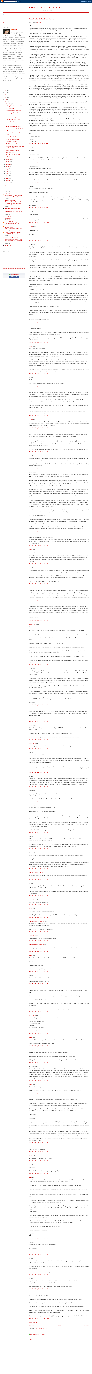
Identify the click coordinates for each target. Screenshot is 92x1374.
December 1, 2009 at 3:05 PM (39, 664)
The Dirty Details (9, 246)
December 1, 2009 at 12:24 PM (39, 182)
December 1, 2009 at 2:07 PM (39, 451)
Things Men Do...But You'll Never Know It (41, 19)
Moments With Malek (10, 200)
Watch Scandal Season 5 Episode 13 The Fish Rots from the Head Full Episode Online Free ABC (13, 203)
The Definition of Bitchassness (13, 126)
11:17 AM (39, 22)
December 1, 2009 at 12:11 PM (39, 162)
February (8, 180)
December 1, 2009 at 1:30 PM (39, 373)
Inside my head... (9, 227)
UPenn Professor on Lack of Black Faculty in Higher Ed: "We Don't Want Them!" (14, 195)
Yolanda (31, 226)
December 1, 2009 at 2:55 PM (39, 620)
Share (30, 1339)
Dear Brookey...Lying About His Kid (14, 117)
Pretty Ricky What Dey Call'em (36, 805)
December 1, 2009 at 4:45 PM (39, 1093)
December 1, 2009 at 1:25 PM (39, 342)
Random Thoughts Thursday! (13, 121)
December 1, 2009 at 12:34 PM (39, 207)
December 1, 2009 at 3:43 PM (39, 1033)
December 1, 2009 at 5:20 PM (39, 1173)
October (8, 162)
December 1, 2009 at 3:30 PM (39, 904)
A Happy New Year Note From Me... (14, 106)
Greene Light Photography (11, 222)
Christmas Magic (10, 108)
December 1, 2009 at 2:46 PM (39, 583)
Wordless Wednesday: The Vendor (12, 223)
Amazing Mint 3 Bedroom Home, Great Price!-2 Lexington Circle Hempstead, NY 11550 (14, 240)
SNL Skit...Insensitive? (11, 144)
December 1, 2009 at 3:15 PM (39, 772)
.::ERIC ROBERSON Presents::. (13, 232)
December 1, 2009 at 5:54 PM (39, 1254)
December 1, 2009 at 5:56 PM (39, 1274)
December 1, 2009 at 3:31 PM (39, 917)
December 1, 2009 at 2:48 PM (39, 600)
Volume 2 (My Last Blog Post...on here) (13, 228)
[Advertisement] (42, 1355)
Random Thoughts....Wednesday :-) (14, 110)
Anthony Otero (32, 624)
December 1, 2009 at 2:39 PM (39, 563)
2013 (6, 92)
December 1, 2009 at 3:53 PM (39, 1062)
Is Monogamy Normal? (11, 141)
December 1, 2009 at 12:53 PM (39, 222)
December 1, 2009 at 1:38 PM (39, 386)
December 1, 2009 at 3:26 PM (39, 832)
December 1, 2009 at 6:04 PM (39, 1289)
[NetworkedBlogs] (14, 274)
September (8, 164)
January (8, 183)
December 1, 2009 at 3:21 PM (39, 786)
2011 (6, 97)
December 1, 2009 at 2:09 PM (39, 468)
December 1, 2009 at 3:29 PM (39, 896)
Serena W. (31, 1293)
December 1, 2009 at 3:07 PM (39, 705)
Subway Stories (8, 218)
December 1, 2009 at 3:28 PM (39, 879)
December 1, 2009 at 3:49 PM (39, 1046)
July (7, 169)
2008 (6, 186)
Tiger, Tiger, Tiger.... (10, 152)
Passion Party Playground (11, 237)
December (8, 104)
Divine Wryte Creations (11, 216)
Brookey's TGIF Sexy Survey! (13, 119)
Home (59, 1325)
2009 (6, 102)
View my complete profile (10, 83)
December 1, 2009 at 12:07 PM (39, 144)
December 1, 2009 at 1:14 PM (39, 240)
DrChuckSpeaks (9, 194)
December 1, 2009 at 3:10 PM (39, 721)
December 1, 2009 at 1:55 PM (39, 428)
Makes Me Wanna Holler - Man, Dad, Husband (14, 209)
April (7, 176)
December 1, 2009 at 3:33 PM (39, 931)
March (7, 178)
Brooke (30, 346)
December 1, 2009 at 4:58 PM (39, 1143)
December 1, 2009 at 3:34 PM (39, 951)
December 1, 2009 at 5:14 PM (39, 1152)
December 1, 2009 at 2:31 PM (39, 545)
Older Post (86, 1325)
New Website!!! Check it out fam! (12, 233)
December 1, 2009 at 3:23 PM (39, 801)
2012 (6, 95)
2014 (6, 90)
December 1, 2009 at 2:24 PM (39, 531)
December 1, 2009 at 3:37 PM (39, 971)
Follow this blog (14, 276)
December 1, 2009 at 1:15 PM (39, 322)
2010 (6, 99)
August (8, 166)
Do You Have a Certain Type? (13, 139)
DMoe (30, 1177)
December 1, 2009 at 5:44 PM (39, 1238)
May (7, 173)
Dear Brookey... (9, 124)
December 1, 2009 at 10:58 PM (39, 1318)
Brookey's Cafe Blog (46, 7)
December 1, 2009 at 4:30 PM (39, 1080)
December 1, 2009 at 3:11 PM (39, 739)
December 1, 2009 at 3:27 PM (39, 868)
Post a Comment (33, 1322)
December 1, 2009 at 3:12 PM (39, 748)
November (8, 159)
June (7, 171)
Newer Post (31, 1325)
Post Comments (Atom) (41, 1328)
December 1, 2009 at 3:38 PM (39, 984)
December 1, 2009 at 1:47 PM (39, 415)
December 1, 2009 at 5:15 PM (39, 1160)
